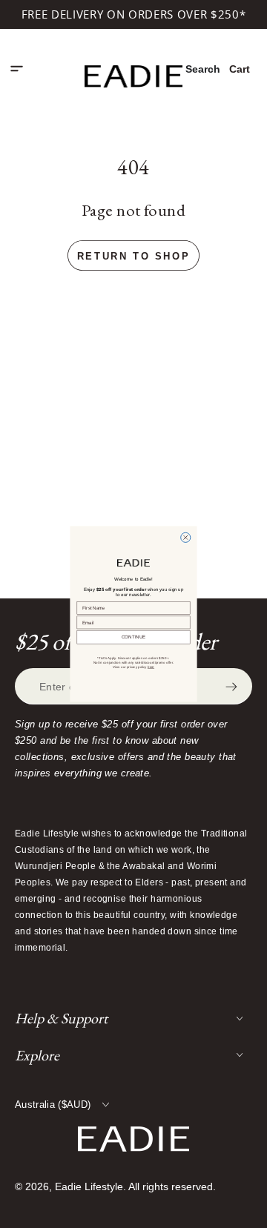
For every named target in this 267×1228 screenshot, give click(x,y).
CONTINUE (133, 637)
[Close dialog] (186, 537)
